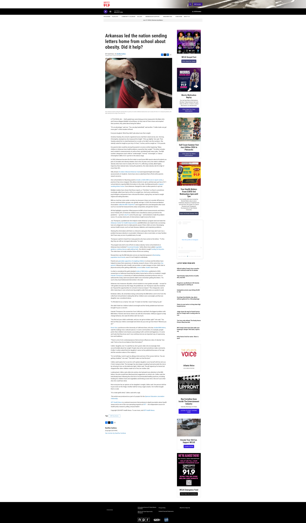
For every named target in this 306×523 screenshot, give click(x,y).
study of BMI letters (142, 271)
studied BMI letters (160, 327)
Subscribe (179, 16)
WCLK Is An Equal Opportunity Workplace (145, 512)
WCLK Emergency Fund (189, 490)
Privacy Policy (162, 507)
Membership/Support (153, 16)
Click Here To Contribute (189, 494)
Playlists (115, 16)
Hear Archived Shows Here (189, 213)
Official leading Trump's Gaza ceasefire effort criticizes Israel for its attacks (188, 269)
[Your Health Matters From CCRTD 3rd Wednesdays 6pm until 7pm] (189, 174)
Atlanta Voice (188, 365)
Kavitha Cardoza (121, 54)
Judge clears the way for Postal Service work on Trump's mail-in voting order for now (188, 313)
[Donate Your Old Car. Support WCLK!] (189, 428)
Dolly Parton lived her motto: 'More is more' (188, 337)
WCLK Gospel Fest (189, 57)
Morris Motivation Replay (188, 96)
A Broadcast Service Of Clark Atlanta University (147, 508)
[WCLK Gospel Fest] (189, 42)
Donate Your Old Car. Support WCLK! (188, 441)
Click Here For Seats (189, 61)
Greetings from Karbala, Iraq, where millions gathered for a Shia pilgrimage (188, 298)
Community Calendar (128, 16)
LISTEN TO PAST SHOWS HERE (189, 411)
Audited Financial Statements (166, 511)
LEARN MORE (188, 446)
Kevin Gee (114, 327)
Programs (107, 16)
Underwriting (167, 16)
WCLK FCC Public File (185, 507)
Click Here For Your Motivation (188, 110)
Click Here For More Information (188, 154)
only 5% (126, 215)
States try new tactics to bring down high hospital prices (188, 305)
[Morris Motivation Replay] (189, 80)
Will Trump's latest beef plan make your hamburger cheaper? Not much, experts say (188, 329)
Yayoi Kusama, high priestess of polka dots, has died (188, 276)
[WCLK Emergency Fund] (189, 469)
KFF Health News (149, 410)
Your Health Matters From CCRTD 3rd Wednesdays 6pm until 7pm (189, 193)
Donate (198, 4)
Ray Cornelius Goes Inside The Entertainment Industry (189, 401)
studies (148, 267)
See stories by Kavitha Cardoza (115, 433)
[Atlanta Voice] (189, 353)
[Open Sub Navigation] (119, 16)
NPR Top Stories (114, 416)
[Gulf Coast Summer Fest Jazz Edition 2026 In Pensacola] (189, 129)
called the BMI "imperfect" (127, 204)
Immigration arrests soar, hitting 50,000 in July (188, 291)
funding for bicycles (157, 249)
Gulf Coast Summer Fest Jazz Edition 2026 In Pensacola (189, 147)
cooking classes (122, 249)
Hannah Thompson (117, 275)
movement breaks (133, 247)
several (139, 267)
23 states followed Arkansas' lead (129, 172)
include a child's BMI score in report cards (149, 180)
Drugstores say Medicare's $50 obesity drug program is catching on (188, 284)
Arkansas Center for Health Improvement (124, 223)
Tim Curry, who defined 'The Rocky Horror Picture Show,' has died (189, 321)
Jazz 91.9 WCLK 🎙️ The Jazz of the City (188, 256)
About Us (187, 16)
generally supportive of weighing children (131, 261)
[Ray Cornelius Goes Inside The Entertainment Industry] (189, 385)
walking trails (134, 249)
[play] (105, 12)
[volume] (110, 11)
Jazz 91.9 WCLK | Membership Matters (153, 20)
